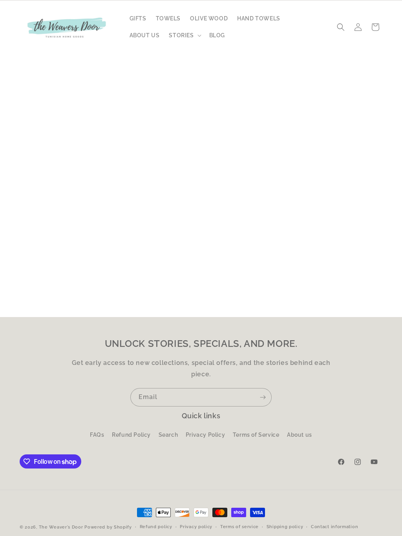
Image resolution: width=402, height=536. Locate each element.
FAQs (97, 435)
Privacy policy (196, 526)
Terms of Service (256, 435)
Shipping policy (285, 526)
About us (299, 435)
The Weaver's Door (61, 527)
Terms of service (239, 526)
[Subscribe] (262, 397)
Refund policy (156, 526)
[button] (184, 35)
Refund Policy (131, 435)
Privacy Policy (205, 435)
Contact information (334, 526)
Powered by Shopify (108, 527)
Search (168, 435)
